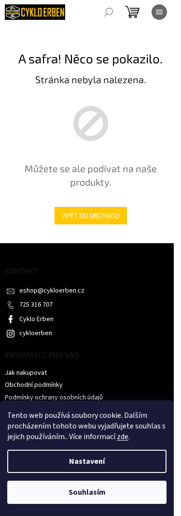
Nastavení (87, 461)
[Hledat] (108, 12)
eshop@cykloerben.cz (51, 290)
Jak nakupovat (26, 373)
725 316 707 (36, 305)
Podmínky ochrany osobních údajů (54, 397)
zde (122, 436)
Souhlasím (87, 492)
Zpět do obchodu (90, 215)
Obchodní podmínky (34, 385)
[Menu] (159, 12)
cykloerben (35, 333)
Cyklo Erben (36, 319)
